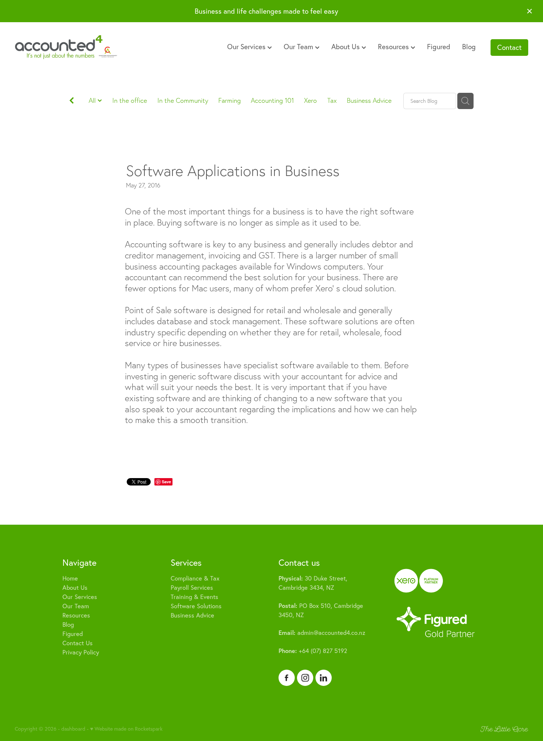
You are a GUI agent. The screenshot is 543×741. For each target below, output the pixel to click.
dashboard (73, 728)
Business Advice (369, 100)
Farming (229, 100)
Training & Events (194, 596)
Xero (310, 100)
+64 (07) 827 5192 (313, 650)
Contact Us (77, 643)
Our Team (299, 46)
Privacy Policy (80, 652)
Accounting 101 (272, 100)
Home (70, 578)
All (93, 100)
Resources (394, 46)
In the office (129, 100)
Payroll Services (192, 587)
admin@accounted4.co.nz (322, 632)
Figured (438, 46)
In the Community (182, 100)
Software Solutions (196, 606)
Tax (332, 100)
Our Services (247, 46)
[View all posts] (71, 101)
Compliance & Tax (195, 578)
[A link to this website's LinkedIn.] (323, 678)
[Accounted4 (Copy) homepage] (66, 47)
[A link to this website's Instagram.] (305, 678)
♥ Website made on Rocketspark (126, 728)
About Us (346, 46)
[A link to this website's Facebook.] (287, 678)
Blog (469, 46)
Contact (509, 47)
